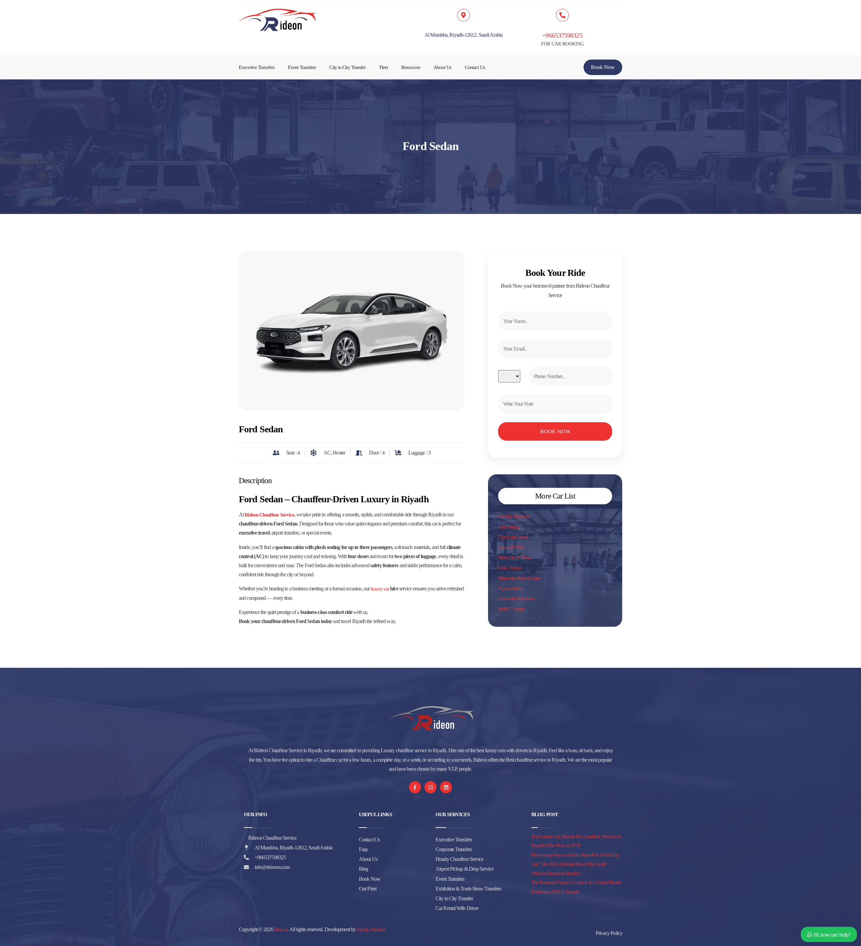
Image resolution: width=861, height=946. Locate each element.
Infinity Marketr (371, 929)
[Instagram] (430, 787)
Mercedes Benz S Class (519, 578)
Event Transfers (302, 67)
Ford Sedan (508, 527)
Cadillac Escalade (514, 516)
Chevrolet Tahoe (513, 537)
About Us (442, 67)
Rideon (281, 929)
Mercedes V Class (514, 557)
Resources (410, 67)
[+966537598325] (562, 15)
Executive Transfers (256, 67)
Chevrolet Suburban (516, 598)
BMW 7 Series (511, 609)
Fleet (383, 67)
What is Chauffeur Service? (556, 873)
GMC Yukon (510, 568)
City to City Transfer (347, 67)
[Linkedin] (446, 787)
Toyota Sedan (510, 588)
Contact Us (475, 67)
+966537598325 (562, 35)
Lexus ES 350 (511, 547)
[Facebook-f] (415, 787)
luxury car (380, 588)
